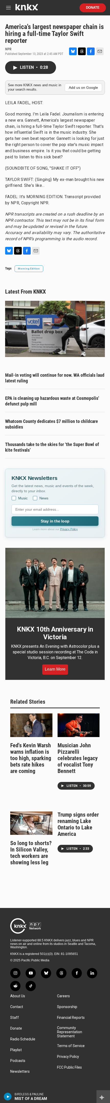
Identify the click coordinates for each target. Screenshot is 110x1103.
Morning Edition (29, 268)
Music (23, 498)
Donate (93, 7)
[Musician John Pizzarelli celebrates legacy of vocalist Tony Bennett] (79, 725)
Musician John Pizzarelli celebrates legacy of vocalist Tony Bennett (78, 758)
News (43, 498)
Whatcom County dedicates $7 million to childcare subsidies (51, 424)
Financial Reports (71, 1018)
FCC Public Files (69, 1067)
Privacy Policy (69, 529)
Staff (14, 1018)
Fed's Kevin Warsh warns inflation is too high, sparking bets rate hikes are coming (30, 758)
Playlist (16, 1050)
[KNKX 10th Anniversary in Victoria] (55, 583)
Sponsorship (67, 1007)
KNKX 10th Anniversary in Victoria (55, 633)
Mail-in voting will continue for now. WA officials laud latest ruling (54, 377)
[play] (8, 1096)
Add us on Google (83, 87)
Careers (63, 996)
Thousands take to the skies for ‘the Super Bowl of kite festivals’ (52, 447)
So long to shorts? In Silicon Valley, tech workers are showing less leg (31, 853)
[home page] (26, 9)
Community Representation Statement (69, 1032)
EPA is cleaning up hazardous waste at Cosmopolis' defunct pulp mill (52, 401)
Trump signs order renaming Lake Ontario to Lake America (78, 824)
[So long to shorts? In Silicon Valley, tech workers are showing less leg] (31, 823)
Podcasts (17, 1061)
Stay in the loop (55, 521)
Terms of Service (71, 1046)
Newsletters (20, 1071)
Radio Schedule (22, 1039)
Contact (16, 1007)
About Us (17, 996)
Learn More (55, 669)
